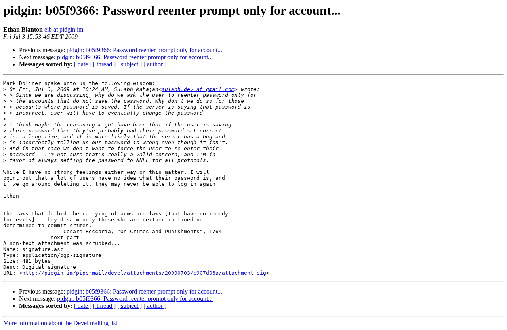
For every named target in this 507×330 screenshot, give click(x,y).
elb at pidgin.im (63, 29)
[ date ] (82, 64)
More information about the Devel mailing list (60, 323)
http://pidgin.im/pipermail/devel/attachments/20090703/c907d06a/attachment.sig (144, 273)
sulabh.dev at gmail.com (198, 89)
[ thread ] (104, 64)
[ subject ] (129, 64)
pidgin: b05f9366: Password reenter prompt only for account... (144, 50)
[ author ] (154, 64)
